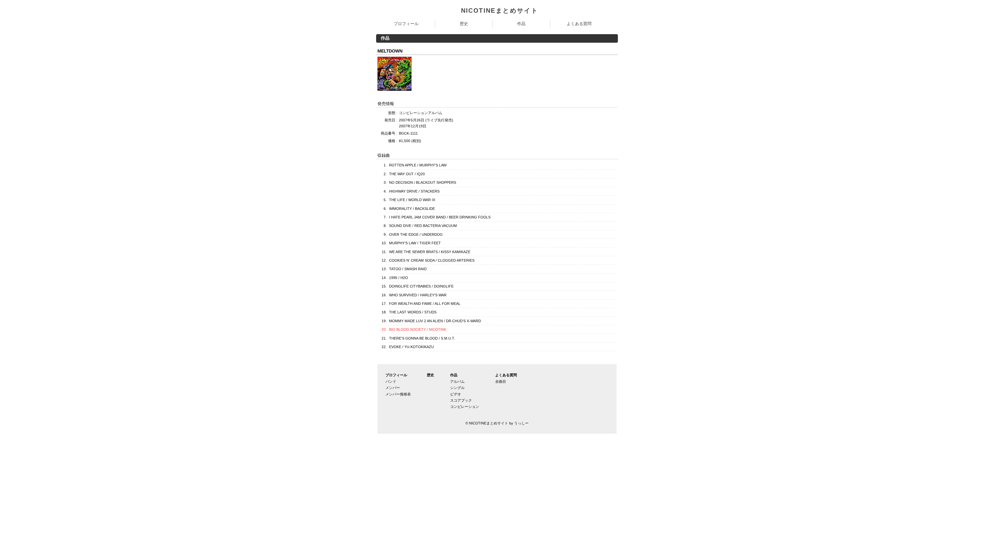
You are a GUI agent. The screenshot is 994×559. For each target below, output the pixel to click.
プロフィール (406, 23)
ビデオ (455, 394)
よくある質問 (579, 23)
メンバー (392, 388)
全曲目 (500, 381)
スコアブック (461, 400)
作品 (521, 23)
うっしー (521, 423)
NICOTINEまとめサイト (499, 10)
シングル (457, 388)
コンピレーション (464, 406)
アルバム (457, 381)
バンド (390, 381)
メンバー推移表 (398, 394)
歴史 (464, 23)
